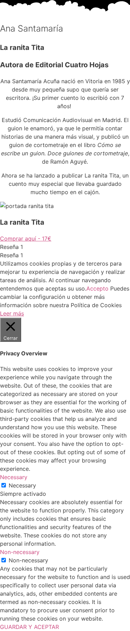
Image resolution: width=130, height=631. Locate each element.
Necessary (22, 485)
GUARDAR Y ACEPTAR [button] (29, 626)
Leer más (12, 313)
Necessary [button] (13, 477)
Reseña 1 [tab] (11, 246)
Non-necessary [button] (20, 551)
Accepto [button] (97, 288)
